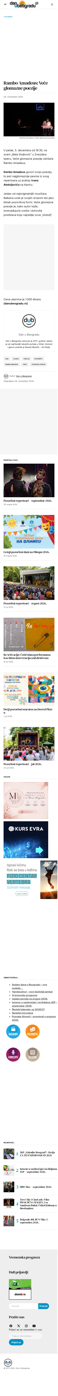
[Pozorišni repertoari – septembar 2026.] (29, 480)
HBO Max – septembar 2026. (36, 1187)
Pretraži (44, 1306)
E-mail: (38, 1329)
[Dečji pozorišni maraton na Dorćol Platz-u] (29, 689)
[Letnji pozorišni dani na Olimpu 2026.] (29, 532)
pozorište (38, 359)
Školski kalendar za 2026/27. (28, 1009)
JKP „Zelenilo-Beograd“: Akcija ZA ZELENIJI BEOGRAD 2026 (37, 1153)
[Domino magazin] (20, 1294)
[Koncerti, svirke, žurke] (13, 1054)
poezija (27, 359)
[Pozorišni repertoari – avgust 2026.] (29, 583)
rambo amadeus (11, 364)
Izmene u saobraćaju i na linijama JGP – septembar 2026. (38, 1170)
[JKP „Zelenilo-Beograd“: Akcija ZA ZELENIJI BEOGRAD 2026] (9, 1154)
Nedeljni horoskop (22, 1012)
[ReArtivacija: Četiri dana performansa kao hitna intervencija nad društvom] (29, 634)
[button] (5, 4)
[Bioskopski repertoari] (13, 1031)
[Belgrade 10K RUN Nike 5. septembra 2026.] (9, 1221)
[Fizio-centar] (31, 879)
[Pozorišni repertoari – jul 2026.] (29, 744)
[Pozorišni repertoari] (32, 1031)
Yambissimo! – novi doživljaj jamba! (32, 991)
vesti (25, 364)
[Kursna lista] (26, 800)
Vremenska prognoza (24, 995)
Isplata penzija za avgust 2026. (30, 998)
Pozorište (9, 17)
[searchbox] (23, 1306)
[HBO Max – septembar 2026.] (9, 1187)
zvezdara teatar (38, 364)
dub (6, 359)
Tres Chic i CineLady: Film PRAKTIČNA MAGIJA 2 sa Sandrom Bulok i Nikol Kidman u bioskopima (38, 1204)
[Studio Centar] (20, 1284)
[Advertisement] (29, 49)
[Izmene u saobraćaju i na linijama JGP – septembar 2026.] (9, 1170)
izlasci (16, 359)
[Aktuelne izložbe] (32, 1054)
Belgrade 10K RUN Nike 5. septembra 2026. (34, 1221)
